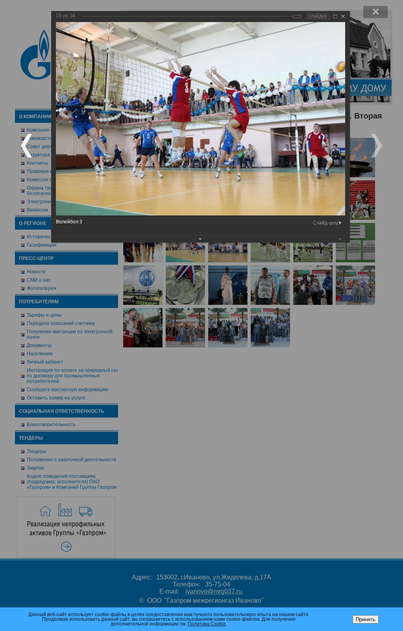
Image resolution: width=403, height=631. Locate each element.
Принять (365, 619)
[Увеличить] (335, 16)
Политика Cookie (207, 624)
